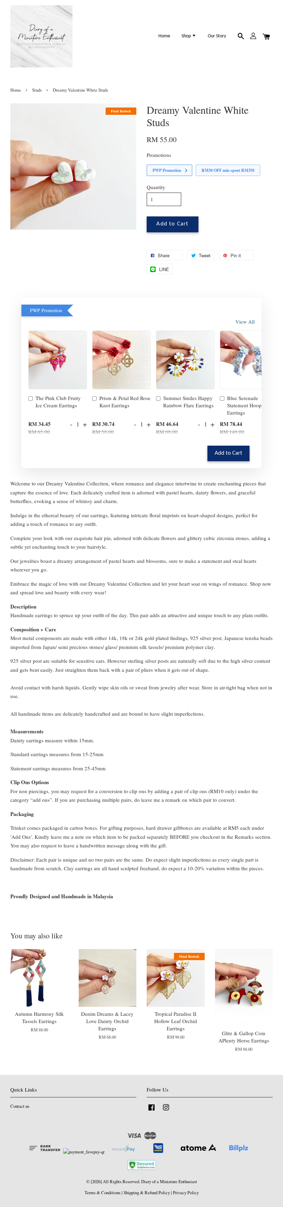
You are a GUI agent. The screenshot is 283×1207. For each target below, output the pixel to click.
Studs (37, 90)
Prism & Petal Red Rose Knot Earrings (124, 401)
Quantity (156, 187)
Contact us (19, 1106)
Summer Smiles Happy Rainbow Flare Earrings (188, 401)
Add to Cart (228, 453)
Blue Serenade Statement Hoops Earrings (245, 405)
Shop (187, 36)
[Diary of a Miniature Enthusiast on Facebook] (151, 1111)
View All (245, 321)
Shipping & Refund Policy (147, 1193)
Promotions (159, 154)
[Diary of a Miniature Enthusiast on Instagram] (166, 1111)
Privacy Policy (186, 1193)
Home (164, 36)
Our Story (217, 36)
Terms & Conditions (102, 1193)
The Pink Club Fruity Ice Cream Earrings (58, 401)
